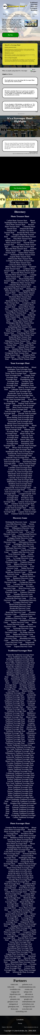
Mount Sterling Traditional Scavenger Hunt (19, 692)
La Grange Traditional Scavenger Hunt (20, 661)
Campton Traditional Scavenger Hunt (20, 724)
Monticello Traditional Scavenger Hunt (21, 710)
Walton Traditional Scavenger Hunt (20, 793)
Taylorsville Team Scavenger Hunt (20, 421)
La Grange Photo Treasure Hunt (17, 311)
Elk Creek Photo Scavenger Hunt (19, 851)
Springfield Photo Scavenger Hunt (23, 926)
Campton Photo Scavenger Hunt (20, 870)
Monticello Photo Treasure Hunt (17, 301)
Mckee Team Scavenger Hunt (22, 447)
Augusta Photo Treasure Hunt (20, 257)
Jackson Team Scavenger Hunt (23, 415)
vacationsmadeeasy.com (27, 987)
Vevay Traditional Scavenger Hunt (20, 657)
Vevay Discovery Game (16, 554)
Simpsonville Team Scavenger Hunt (18, 488)
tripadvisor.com (15, 994)
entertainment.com (28, 1002)
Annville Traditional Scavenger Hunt (20, 781)
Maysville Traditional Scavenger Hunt (20, 738)
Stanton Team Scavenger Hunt (20, 509)
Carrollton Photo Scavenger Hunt (20, 928)
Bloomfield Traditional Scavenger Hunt (20, 777)
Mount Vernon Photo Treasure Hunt (21, 312)
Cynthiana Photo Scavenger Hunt (17, 882)
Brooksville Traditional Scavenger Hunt (20, 757)
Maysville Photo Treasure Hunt (16, 249)
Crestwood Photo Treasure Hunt (20, 265)
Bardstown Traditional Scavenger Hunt (20, 698)
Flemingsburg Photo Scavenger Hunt (20, 848)
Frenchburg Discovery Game (16, 636)
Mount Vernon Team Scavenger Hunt (20, 426)
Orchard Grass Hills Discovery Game (21, 523)
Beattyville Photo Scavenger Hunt (20, 874)
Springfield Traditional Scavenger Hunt (20, 659)
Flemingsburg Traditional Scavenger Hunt (21, 730)
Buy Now (10, 35)
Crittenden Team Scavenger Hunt (22, 389)
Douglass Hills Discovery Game (23, 552)
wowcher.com (27, 1009)
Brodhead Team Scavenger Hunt (20, 484)
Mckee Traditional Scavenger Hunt (20, 795)
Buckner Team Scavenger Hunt (20, 449)
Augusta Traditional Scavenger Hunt (20, 769)
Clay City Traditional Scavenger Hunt (20, 755)
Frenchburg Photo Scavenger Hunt (20, 842)
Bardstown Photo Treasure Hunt (22, 335)
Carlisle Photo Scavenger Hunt (16, 892)
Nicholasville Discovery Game (16, 522)
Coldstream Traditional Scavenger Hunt (20, 773)
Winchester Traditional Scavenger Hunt (19, 716)
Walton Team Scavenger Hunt (16, 409)
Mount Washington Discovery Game (20, 596)
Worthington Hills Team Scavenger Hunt (20, 452)
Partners (23, 16)
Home (4, 14)
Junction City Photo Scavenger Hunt (20, 840)
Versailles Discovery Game (23, 594)
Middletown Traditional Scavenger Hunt (20, 714)
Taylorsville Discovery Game (15, 598)
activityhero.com (28, 1004)
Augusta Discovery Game (23, 646)
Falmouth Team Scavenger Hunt (17, 458)
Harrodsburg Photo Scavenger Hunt (20, 948)
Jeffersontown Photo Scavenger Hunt (20, 876)
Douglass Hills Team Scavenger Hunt (20, 480)
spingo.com (28, 992)
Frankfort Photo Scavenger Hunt (20, 893)
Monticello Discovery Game (15, 572)
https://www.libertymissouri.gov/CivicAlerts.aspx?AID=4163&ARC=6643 (25, 153)
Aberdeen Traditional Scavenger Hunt (19, 706)
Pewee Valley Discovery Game (23, 546)
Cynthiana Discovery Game (16, 560)
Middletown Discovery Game (15, 618)
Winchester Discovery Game (16, 548)
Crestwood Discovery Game (17, 566)
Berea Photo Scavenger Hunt (17, 844)
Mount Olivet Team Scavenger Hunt (20, 423)
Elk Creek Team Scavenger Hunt (20, 489)
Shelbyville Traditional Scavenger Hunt (19, 726)
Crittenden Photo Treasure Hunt (20, 285)
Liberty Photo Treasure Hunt (15, 329)
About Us (10, 14)
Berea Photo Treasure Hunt (22, 321)
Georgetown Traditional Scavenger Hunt (20, 702)
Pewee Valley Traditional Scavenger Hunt (20, 663)
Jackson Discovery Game (23, 570)
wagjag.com (15, 992)
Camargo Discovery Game (15, 590)
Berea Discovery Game (27, 588)
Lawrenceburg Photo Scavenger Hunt (20, 967)
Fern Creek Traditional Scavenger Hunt (20, 783)
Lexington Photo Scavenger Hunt (20, 946)
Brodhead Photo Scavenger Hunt (20, 872)
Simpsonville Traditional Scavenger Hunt (20, 775)
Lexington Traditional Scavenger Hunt (20, 740)
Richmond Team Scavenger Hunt (18, 397)
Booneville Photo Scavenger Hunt (20, 944)
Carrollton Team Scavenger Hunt (20, 468)
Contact (29, 16)
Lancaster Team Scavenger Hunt (20, 478)
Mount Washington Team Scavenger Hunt (21, 368)
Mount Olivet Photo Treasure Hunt (21, 224)
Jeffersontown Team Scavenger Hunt (20, 395)
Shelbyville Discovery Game (23, 634)
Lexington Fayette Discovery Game (20, 538)
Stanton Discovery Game (20, 622)
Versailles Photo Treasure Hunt (16, 275)
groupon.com (15, 999)
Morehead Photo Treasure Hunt (20, 339)
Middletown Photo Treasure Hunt (22, 283)
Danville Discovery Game (16, 580)
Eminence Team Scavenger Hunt (20, 456)
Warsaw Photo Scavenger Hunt (20, 915)
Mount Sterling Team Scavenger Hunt (20, 417)
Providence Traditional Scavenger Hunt (20, 665)
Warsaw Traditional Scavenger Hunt (20, 791)
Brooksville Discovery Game (20, 608)
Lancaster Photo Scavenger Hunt (22, 910)
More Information (20, 203)
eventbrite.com (15, 989)
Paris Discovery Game (15, 586)
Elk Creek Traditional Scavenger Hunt (19, 700)
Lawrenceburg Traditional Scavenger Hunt (20, 747)
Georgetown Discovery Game (20, 610)
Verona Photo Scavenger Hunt (20, 942)
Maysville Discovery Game (21, 640)
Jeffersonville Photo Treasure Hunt (20, 259)
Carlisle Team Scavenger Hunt (17, 506)
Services (23, 14)
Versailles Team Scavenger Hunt (20, 374)
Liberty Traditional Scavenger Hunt (20, 767)
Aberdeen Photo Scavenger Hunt (16, 828)
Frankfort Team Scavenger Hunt (22, 514)
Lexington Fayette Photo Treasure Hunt (20, 261)
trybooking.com (21, 1011)
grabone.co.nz (27, 984)
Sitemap (20, 1023)
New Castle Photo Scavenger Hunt (20, 912)
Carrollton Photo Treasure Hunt (23, 309)
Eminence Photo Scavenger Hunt (22, 890)
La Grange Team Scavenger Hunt (19, 398)
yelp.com (12, 997)
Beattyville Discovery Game (16, 612)
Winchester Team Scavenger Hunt (20, 474)
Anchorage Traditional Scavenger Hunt (20, 704)
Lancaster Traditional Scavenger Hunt (20, 671)
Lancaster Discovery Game (23, 584)
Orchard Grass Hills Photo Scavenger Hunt (19, 897)
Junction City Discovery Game (17, 530)
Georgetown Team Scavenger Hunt (20, 371)
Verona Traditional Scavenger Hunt (20, 789)
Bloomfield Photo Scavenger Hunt (23, 962)
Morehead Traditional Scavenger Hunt (20, 673)
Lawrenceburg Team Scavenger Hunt (20, 419)
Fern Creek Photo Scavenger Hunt (23, 866)
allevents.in (29, 994)
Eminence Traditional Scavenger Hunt (20, 759)
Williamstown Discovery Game (23, 528)
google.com (28, 999)
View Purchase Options (20, 188)
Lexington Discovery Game (23, 602)
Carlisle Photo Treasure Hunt (17, 221)
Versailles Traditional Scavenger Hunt (20, 720)
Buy (34, 16)
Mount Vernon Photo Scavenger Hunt (20, 868)
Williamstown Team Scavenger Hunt (20, 482)
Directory (16, 16)
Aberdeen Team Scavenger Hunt (22, 504)
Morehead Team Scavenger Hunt (16, 367)
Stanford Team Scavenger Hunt (20, 391)
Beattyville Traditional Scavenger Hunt (20, 667)
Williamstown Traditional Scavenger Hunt (20, 753)
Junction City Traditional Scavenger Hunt (20, 728)
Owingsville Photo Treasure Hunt (17, 353)
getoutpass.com (13, 1006)
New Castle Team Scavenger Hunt (20, 507)
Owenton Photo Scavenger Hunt (20, 965)
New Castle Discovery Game (20, 531)
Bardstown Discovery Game (23, 578)
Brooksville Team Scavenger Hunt (20, 393)
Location (34, 14)
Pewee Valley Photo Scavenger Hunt (20, 955)
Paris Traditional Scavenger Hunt (20, 771)
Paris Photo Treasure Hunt (22, 239)
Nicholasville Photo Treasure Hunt (23, 255)
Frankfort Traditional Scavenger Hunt (20, 751)
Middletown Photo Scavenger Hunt (22, 838)
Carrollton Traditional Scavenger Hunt (20, 797)
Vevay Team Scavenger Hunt (20, 410)
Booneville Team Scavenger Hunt (17, 425)
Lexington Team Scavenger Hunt (20, 470)
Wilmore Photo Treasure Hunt (15, 241)
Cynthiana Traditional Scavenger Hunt (20, 765)
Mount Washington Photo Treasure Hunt (19, 222)
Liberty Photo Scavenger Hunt (16, 930)
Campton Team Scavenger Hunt (20, 486)
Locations (20, 1020)
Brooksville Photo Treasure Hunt (22, 273)
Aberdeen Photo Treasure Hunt (23, 349)
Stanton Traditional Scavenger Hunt (20, 669)
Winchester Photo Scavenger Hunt (20, 957)
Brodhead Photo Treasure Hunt (23, 359)
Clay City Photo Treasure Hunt (20, 325)
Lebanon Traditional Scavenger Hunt (19, 694)
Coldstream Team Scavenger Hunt (20, 491)
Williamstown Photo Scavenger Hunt (20, 950)
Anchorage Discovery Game (23, 628)
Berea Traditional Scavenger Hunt (20, 787)
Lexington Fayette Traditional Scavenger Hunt (21, 744)
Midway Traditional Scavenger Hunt (19, 742)
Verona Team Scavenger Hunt (15, 373)
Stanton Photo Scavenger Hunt (16, 964)
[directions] (20, 196)
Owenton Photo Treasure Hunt (22, 295)
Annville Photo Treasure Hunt (20, 263)
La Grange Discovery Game (23, 558)
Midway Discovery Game (23, 564)
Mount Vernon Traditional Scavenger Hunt (20, 708)
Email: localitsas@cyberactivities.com (31, 1027)
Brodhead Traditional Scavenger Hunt (20, 722)
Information (8, 16)
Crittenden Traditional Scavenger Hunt (20, 736)
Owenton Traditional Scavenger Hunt (20, 763)
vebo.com (10, 987)
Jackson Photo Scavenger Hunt (16, 914)
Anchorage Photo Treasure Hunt (22, 247)
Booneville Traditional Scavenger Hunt (20, 655)
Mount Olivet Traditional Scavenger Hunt (20, 761)
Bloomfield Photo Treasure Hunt (20, 351)
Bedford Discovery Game (16, 540)
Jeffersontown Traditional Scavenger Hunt (20, 734)
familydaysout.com (26, 997)
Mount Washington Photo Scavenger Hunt (21, 845)
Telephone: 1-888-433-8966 (7, 1027)
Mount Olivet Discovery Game (20, 604)
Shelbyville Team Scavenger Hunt (20, 476)
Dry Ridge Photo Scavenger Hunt (18, 850)
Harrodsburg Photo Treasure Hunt (20, 327)
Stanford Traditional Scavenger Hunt (19, 732)
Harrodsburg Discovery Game (20, 606)
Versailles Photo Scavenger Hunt (20, 880)
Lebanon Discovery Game (23, 616)
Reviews (17, 14)
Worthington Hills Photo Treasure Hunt (20, 323)
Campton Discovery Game (16, 630)
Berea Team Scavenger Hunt (23, 407)
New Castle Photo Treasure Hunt (20, 342)
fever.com (14, 1009)
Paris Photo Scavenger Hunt (20, 883)
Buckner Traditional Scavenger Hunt (20, 785)
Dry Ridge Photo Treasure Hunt (20, 288)
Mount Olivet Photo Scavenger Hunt (20, 829)
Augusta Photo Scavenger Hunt (17, 954)
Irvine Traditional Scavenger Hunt (19, 712)
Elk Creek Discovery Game (21, 641)
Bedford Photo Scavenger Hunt (23, 940)
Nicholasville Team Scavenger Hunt (20, 454)
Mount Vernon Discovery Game (23, 536)
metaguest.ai (13, 1004)
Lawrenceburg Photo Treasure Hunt (17, 287)
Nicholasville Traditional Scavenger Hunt (20, 696)
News (29, 14)
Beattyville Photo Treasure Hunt (20, 337)
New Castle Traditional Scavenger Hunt (20, 749)
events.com (29, 989)
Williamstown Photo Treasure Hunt (17, 341)
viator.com (14, 984)
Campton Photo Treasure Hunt (20, 299)
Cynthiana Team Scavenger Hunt (22, 466)
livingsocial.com (29, 1006)
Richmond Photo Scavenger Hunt (20, 952)
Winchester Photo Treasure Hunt (20, 297)
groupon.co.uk (13, 1002)
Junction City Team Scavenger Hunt (20, 472)
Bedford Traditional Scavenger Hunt (20, 779)
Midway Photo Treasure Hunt (15, 267)
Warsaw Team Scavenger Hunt (20, 428)
